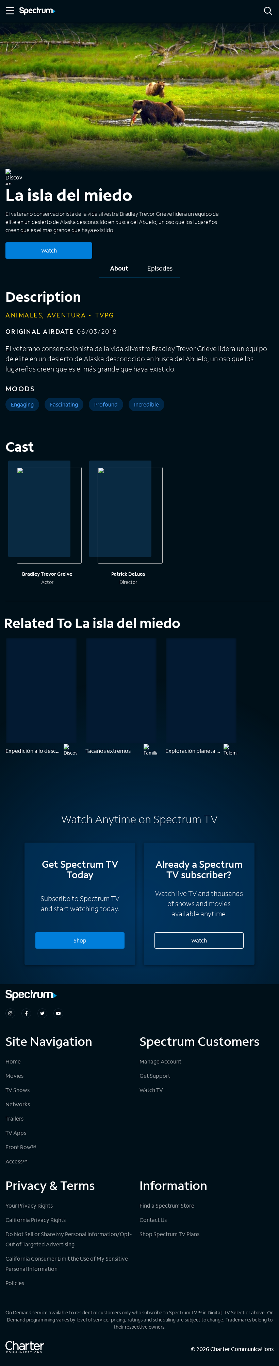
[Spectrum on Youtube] (58, 1013)
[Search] (268, 11)
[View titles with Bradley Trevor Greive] (49, 516)
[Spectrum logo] (37, 11)
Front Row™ (20, 1147)
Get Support (155, 1075)
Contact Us (153, 1219)
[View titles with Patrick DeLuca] (130, 516)
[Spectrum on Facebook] (26, 1013)
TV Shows (17, 1089)
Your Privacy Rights (29, 1205)
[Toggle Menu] (9, 11)
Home (13, 1061)
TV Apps (15, 1132)
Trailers (14, 1118)
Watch (49, 250)
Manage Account (160, 1061)
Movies (14, 1075)
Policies (14, 1282)
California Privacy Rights (35, 1219)
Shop (79, 940)
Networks (17, 1104)
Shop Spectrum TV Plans (169, 1234)
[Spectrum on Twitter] (42, 1013)
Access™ (16, 1161)
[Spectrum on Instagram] (10, 1013)
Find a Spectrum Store (167, 1205)
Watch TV (151, 1089)
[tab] (119, 270)
